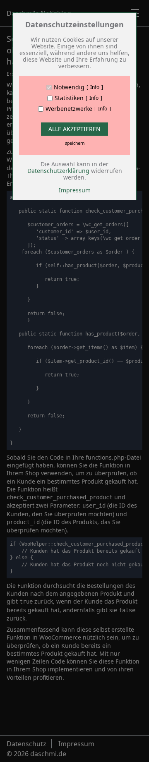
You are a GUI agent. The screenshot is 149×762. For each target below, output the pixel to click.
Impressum (75, 190)
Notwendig (69, 87)
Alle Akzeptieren (74, 129)
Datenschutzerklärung (58, 171)
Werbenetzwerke (69, 108)
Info (94, 87)
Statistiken (69, 98)
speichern (74, 143)
